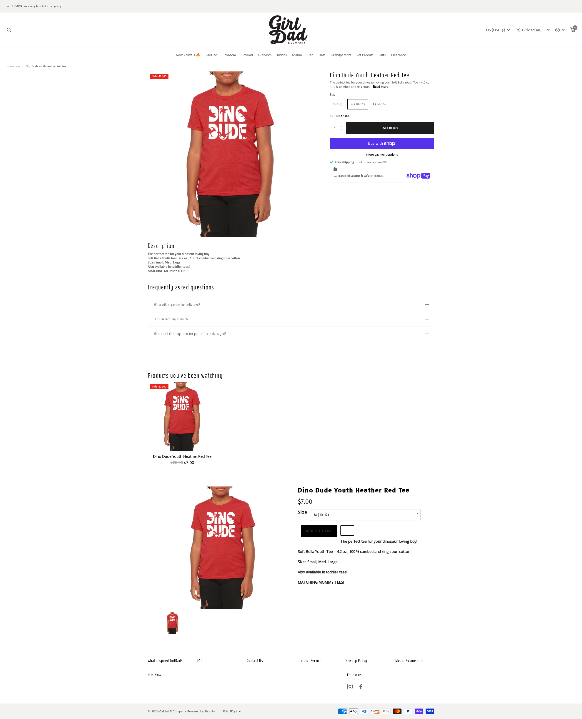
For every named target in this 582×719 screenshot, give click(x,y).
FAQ (200, 660)
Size (333, 95)
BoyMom (229, 55)
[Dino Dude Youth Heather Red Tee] (182, 416)
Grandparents (341, 55)
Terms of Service (309, 660)
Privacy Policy (356, 660)
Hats (322, 55)
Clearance (398, 55)
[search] (9, 30)
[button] (343, 124)
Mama (297, 55)
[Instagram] (350, 686)
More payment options (382, 154)
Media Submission (409, 660)
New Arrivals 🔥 (188, 55)
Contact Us (255, 660)
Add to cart (390, 128)
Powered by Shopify (201, 711)
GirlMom (265, 55)
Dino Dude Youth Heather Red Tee (182, 456)
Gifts (382, 55)
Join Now (154, 675)
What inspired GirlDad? (165, 660)
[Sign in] (560, 30)
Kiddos (282, 55)
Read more (380, 86)
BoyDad (247, 55)
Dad (310, 55)
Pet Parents (364, 55)
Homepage (13, 66)
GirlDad (211, 55)
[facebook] (360, 686)
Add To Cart (319, 531)
